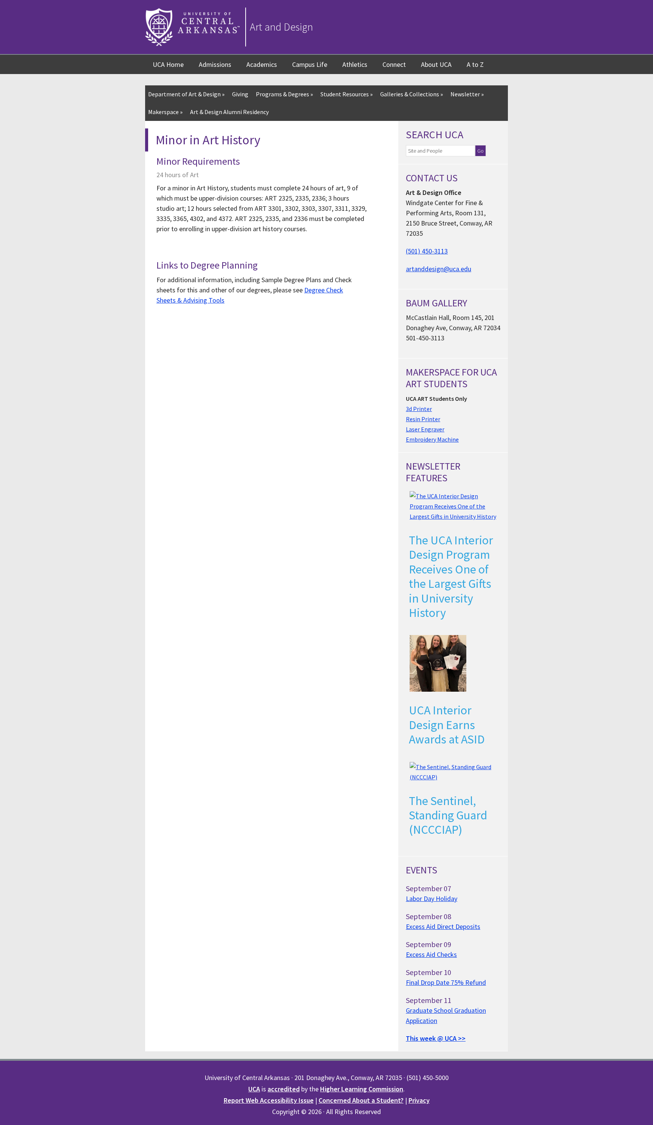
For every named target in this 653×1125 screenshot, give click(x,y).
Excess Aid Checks (431, 954)
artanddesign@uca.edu (438, 268)
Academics (261, 64)
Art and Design (281, 27)
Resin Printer (423, 419)
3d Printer (419, 409)
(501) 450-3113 (427, 251)
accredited (284, 1089)
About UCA (436, 64)
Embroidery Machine (432, 439)
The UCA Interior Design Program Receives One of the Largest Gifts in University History (451, 576)
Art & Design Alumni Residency (229, 112)
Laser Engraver (425, 429)
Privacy (419, 1100)
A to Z (475, 64)
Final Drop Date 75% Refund (446, 982)
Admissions (215, 64)
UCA (254, 1089)
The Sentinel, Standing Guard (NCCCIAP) (448, 815)
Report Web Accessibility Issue (269, 1100)
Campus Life (309, 64)
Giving (240, 94)
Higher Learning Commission (361, 1089)
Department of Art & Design (186, 94)
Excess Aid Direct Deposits (443, 926)
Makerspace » (165, 112)
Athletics (354, 64)
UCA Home (168, 64)
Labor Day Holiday (431, 898)
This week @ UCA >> (436, 1038)
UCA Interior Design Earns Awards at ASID (447, 725)
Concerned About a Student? (361, 1100)
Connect (394, 64)
